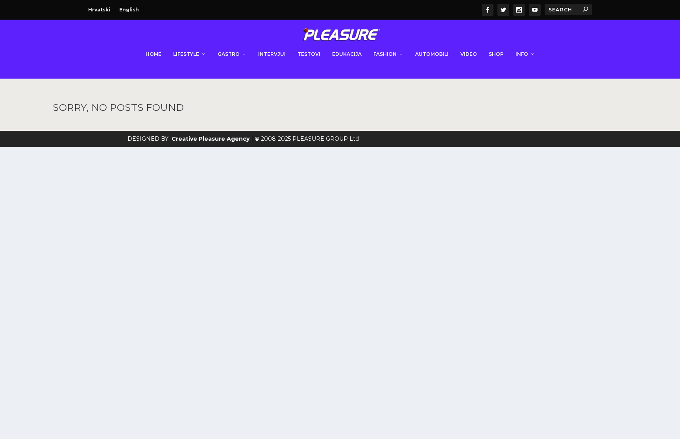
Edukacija (347, 54)
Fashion (385, 54)
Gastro (229, 54)
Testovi (309, 54)
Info (522, 54)
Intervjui (272, 54)
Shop (496, 54)
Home (153, 54)
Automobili (432, 54)
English (129, 10)
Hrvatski (99, 10)
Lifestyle (186, 54)
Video (468, 54)
